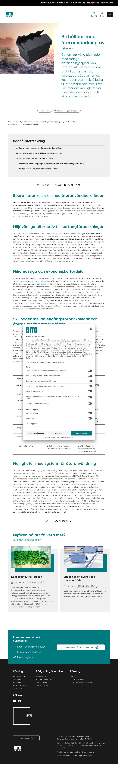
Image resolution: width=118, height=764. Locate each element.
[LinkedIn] (19, 700)
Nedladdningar (41, 682)
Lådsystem (17, 679)
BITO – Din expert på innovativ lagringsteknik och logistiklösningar (33, 122)
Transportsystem (19, 685)
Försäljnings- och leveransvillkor (68, 752)
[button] (65, 185)
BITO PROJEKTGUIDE (44, 679)
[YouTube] (14, 700)
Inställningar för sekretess (82, 756)
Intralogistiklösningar (21, 676)
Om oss (73, 676)
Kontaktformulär (42, 685)
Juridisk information (64, 756)
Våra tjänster (18, 688)
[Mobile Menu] (110, 14)
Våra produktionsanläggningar (81, 682)
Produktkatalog (41, 676)
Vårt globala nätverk (78, 679)
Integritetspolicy (88, 752)
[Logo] (12, 14)
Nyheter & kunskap (69, 122)
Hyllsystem (17, 682)
